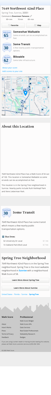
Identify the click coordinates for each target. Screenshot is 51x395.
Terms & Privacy (7, 334)
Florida (16, 294)
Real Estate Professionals (29, 331)
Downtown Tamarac (21, 16)
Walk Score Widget (27, 321)
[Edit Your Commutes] (31, 16)
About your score (9, 68)
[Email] (11, 320)
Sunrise (17, 13)
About (4, 324)
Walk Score (7, 317)
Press (4, 331)
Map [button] (39, 25)
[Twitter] (3, 320)
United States (7, 294)
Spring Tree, (7, 13)
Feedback (5, 337)
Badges (23, 337)
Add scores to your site (12, 71)
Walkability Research (27, 334)
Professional (26, 317)
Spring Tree (34, 294)
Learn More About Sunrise (25, 288)
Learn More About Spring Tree (25, 280)
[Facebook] (7, 320)
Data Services (25, 327)
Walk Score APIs (26, 324)
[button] (25, 93)
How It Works (6, 327)
